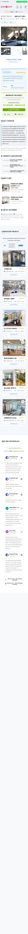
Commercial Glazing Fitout (13, 418)
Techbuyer (8, 269)
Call (8, 114)
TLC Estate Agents (10, 328)
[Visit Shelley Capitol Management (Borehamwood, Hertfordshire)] (6, 87)
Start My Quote (14, 110)
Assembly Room (9, 299)
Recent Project (6, 16)
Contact (21, 114)
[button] (25, 36)
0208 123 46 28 (20, 105)
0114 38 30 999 (8, 105)
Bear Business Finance (12, 358)
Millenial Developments (12, 388)
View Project (14, 274)
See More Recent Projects (15, 245)
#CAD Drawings (13, 61)
